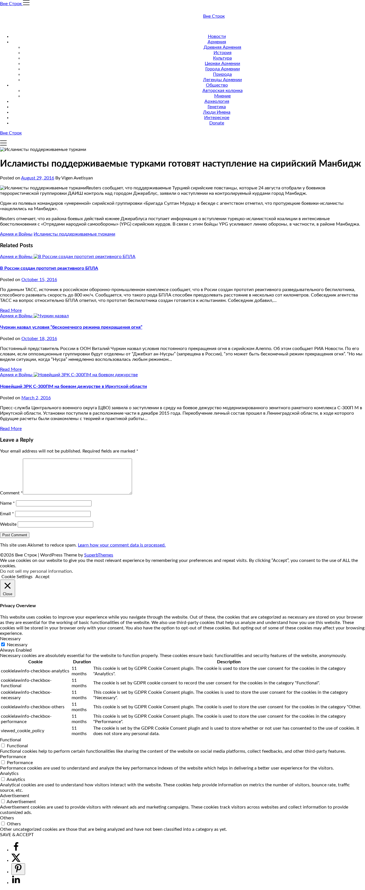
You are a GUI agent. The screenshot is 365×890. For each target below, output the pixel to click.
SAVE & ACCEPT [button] (17, 834)
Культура (222, 58)
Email (7, 514)
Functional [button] (10, 740)
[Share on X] (16, 860)
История (223, 52)
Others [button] (7, 818)
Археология (216, 101)
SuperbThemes (98, 555)
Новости (217, 36)
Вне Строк (214, 16)
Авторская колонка (222, 90)
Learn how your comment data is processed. (122, 545)
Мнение (222, 96)
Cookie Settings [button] (17, 576)
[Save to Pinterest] (18, 869)
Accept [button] (42, 576)
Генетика (217, 107)
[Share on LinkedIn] (16, 882)
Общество (217, 85)
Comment (11, 493)
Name (7, 503)
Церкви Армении (222, 63)
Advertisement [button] (14, 795)
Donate (216, 123)
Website (8, 524)
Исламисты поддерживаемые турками (74, 234)
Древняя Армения (222, 47)
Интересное (216, 117)
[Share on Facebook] (16, 850)
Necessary (17, 645)
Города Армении (222, 69)
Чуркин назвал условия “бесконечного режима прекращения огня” (71, 327)
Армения (217, 42)
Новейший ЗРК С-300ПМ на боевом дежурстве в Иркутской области (73, 386)
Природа (222, 74)
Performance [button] (13, 756)
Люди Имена (216, 112)
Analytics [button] (9, 773)
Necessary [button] (10, 639)
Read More (11, 310)
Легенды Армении (222, 79)
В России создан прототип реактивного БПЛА (49, 268)
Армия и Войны (16, 234)
